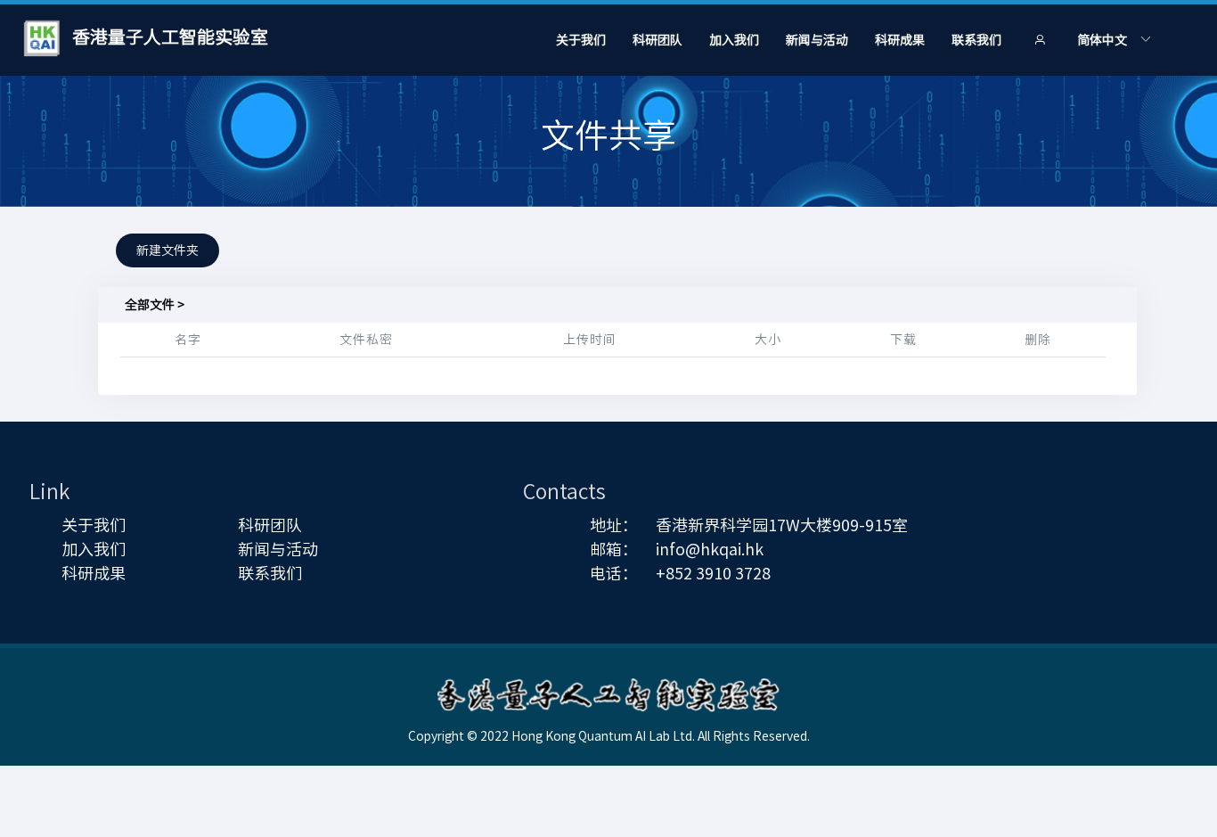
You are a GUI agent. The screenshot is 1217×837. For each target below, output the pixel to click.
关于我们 (581, 40)
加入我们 (734, 40)
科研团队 (657, 40)
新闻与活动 (817, 40)
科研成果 (900, 40)
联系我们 (976, 40)
